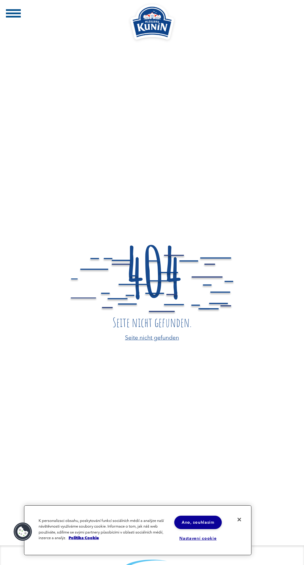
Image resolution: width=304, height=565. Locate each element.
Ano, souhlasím (198, 522)
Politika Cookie (84, 537)
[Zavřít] (239, 519)
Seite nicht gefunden (152, 337)
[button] (22, 531)
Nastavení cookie (198, 538)
